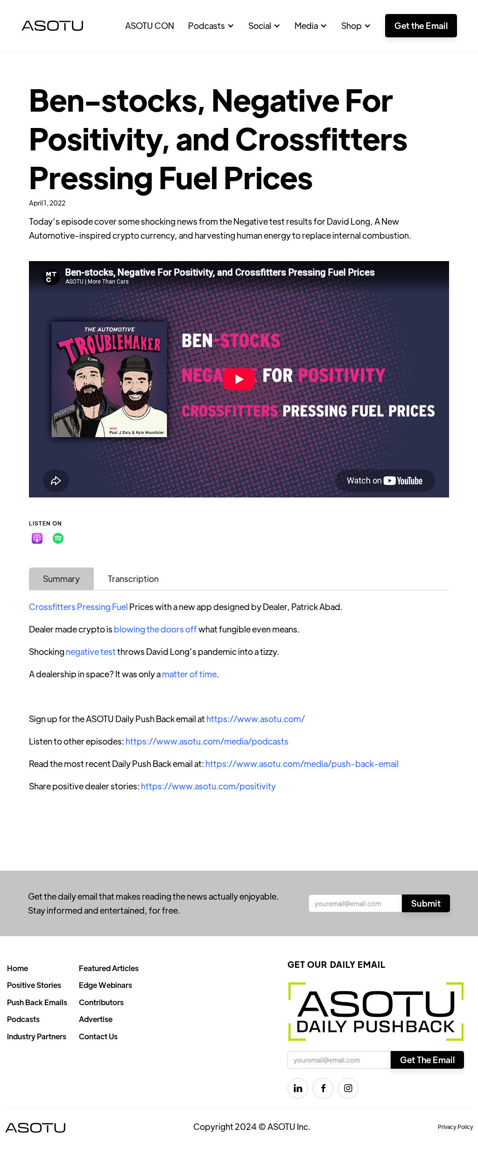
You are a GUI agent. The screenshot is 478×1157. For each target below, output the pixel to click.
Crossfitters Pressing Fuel (78, 606)
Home (17, 968)
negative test (91, 651)
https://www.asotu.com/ (255, 718)
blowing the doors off (155, 629)
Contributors (101, 1002)
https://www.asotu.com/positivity (208, 786)
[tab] (61, 579)
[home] (52, 25)
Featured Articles (109, 968)
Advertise (95, 1019)
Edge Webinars (105, 985)
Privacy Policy (455, 1126)
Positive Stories (34, 985)
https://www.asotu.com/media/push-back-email (302, 763)
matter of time (189, 673)
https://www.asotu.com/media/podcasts (207, 741)
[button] (211, 25)
